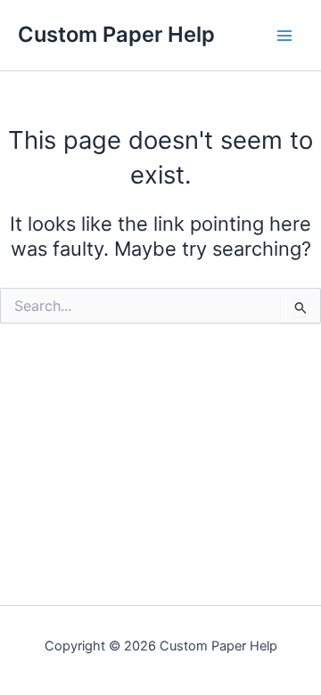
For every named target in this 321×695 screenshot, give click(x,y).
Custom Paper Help (116, 34)
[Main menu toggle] (284, 35)
